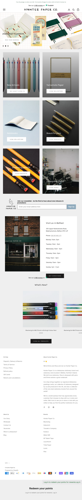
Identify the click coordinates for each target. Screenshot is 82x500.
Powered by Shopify (11, 470)
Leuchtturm (47, 441)
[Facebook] (44, 407)
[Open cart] (78, 9)
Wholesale (7, 422)
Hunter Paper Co (49, 418)
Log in (78, 482)
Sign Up (71, 207)
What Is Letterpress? (10, 432)
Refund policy (8, 371)
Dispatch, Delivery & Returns (13, 361)
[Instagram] (49, 407)
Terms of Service (9, 364)
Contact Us (7, 425)
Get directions (55, 276)
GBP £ (6, 463)
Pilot (45, 451)
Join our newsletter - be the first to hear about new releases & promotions (40, 202)
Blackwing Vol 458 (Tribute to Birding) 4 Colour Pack (41, 330)
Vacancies (7, 428)
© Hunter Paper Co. (10, 467)
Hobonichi (47, 425)
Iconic (45, 448)
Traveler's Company (50, 428)
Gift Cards (7, 374)
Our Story (7, 418)
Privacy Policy (8, 368)
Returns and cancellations (12, 378)
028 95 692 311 (56, 235)
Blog (5, 435)
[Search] (73, 10)
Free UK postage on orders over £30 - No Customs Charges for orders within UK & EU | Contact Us (41, 2)
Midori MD (47, 435)
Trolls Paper (47, 445)
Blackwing (47, 422)
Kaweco (46, 432)
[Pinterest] (53, 407)
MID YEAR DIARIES (12, 40)
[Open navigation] (4, 9)
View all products (41, 341)
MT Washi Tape (49, 438)
